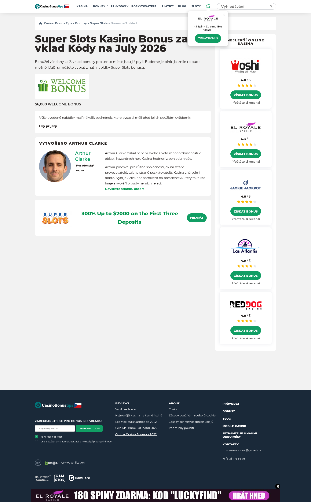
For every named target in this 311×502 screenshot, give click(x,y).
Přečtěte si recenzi (245, 103)
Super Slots (98, 23)
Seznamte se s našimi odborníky (240, 435)
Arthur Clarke (83, 156)
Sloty (196, 6)
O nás (173, 409)
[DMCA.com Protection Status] (51, 463)
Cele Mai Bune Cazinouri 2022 (136, 428)
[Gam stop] (59, 478)
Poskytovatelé (143, 6)
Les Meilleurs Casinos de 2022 (136, 421)
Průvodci (118, 6)
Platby (167, 6)
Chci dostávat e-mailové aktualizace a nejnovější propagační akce (76, 441)
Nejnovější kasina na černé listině (138, 415)
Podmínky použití (181, 428)
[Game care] (79, 478)
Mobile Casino (234, 426)
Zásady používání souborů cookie (192, 415)
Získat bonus (208, 38)
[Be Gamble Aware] (43, 478)
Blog (182, 6)
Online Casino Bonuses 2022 (136, 434)
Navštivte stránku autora (124, 189)
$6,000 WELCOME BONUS (58, 104)
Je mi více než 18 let (51, 436)
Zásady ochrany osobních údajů (191, 421)
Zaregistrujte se (89, 428)
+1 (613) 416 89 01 (234, 458)
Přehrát (196, 217)
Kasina (82, 6)
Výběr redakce (125, 409)
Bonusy (99, 6)
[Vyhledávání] (271, 6)
